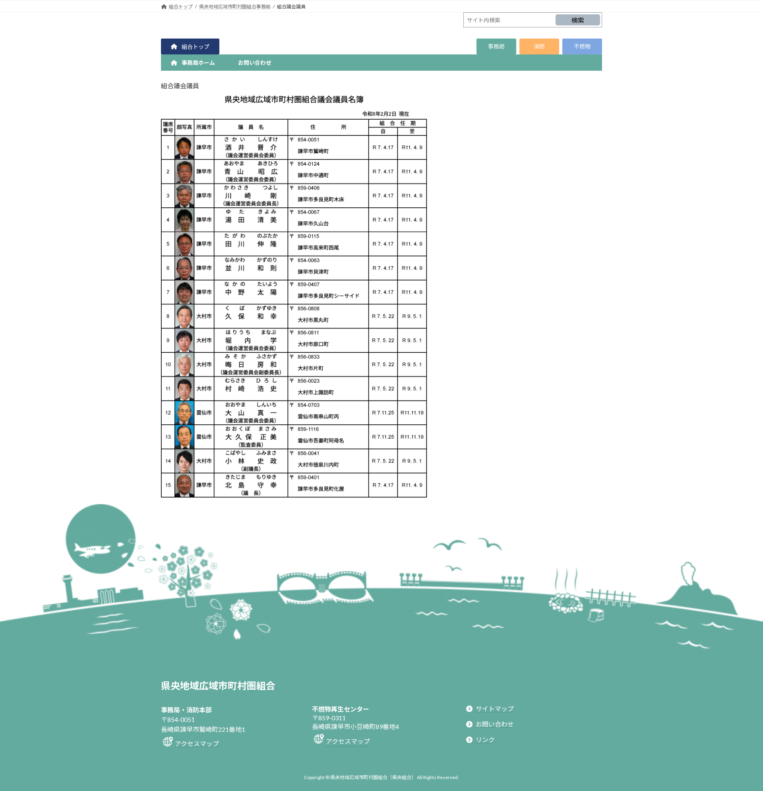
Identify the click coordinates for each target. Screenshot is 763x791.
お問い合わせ (495, 724)
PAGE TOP (738, 759)
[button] (190, 46)
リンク (485, 739)
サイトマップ (495, 708)
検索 (577, 20)
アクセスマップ (197, 743)
